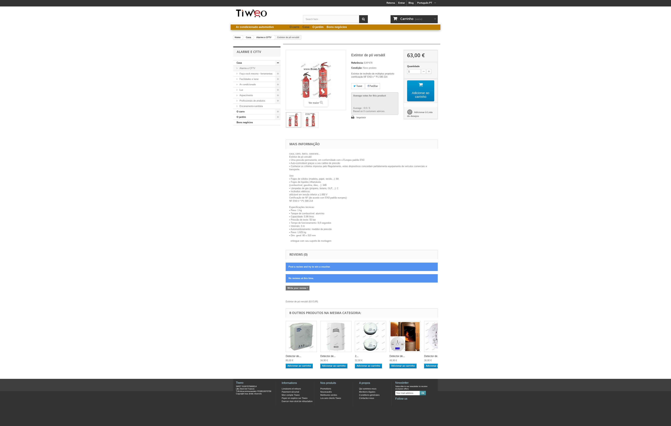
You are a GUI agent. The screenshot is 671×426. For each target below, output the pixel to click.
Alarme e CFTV (247, 68)
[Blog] (415, 403)
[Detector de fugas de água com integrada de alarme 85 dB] (335, 336)
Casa (239, 63)
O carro (241, 111)
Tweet (359, 86)
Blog (411, 3)
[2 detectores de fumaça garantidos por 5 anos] (370, 336)
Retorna (391, 3)
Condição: (356, 68)
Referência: (357, 63)
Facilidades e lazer (249, 79)
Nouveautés (326, 392)
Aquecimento (246, 95)
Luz (241, 90)
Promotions (325, 389)
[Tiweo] (265, 13)
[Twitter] (403, 403)
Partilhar (373, 86)
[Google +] (409, 403)
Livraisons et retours (291, 389)
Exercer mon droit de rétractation (297, 401)
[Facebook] (397, 403)
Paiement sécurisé (290, 392)
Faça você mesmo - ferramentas (256, 73)
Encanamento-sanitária (251, 106)
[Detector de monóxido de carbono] (301, 336)
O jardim (241, 117)
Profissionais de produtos (252, 100)
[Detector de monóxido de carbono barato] (405, 336)
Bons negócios (245, 122)
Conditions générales (369, 395)
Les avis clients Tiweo (330, 398)
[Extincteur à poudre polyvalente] (293, 120)
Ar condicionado (247, 84)
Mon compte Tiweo (291, 395)
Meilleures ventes (328, 395)
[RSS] (420, 403)
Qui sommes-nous (367, 389)
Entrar (401, 3)
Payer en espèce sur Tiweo (295, 398)
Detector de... (293, 356)
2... (356, 356)
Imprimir (361, 117)
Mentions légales (367, 392)
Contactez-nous (366, 398)
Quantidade (413, 66)
